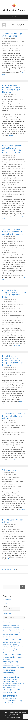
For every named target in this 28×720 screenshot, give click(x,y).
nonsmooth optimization (9, 322)
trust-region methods (9, 703)
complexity (7, 637)
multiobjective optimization (9, 675)
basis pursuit (6, 318)
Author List (7, 600)
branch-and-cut (9, 46)
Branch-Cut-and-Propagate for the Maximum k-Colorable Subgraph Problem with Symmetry (12, 360)
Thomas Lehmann (17, 171)
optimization (6, 685)
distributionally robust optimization (13, 646)
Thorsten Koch (6, 162)
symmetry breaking (16, 486)
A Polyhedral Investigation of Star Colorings (13, 35)
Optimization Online (14, 10)
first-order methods (7, 650)
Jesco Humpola (6, 171)
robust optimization (11, 689)
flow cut (6, 106)
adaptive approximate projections (14, 315)
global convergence (18, 650)
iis (24, 106)
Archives (5, 606)
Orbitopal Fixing (9, 470)
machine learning (7, 664)
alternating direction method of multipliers (11, 625)
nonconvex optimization (11, 677)
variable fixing (6, 488)
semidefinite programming (10, 694)
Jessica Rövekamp (13, 164)
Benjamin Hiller (20, 169)
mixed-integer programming (9, 671)
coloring (6, 432)
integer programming (8, 434)
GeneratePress (14, 714)
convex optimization (16, 320)
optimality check (15, 255)
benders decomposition (8, 629)
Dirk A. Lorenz (8, 241)
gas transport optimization (12, 191)
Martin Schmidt (12, 166)
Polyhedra (7, 43)
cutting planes (8, 642)
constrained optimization (16, 637)
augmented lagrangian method (11, 627)
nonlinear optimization (10, 679)
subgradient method (16, 257)
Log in (5, 578)
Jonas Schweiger (18, 175)
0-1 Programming (9, 374)
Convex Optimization (10, 309)
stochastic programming (12, 701)
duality (4, 648)
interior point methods (12, 657)
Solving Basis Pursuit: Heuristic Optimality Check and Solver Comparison (14, 231)
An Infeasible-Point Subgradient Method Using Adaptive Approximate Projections (14, 293)
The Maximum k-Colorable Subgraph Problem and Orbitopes (13, 416)
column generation (16, 633)
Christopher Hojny (9, 41)
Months (5, 603)
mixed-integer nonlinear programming (13, 667)
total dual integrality (14, 50)
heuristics (18, 652)
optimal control (21, 683)
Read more (12, 135)
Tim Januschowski (9, 372)
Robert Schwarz (7, 175)
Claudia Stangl (6, 178)
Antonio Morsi (16, 162)
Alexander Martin (7, 173)
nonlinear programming (10, 681)
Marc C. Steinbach (17, 178)
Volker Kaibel (8, 477)
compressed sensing (10, 252)
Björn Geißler (19, 159)
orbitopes (7, 486)
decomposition (17, 642)
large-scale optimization (9, 659)
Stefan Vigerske (7, 180)
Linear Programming (10, 245)
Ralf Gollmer (11, 169)
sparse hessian (14, 48)
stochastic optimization (9, 698)
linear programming (10, 662)
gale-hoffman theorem (16, 106)
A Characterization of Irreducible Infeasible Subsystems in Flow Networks (11, 88)
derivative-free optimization (11, 644)
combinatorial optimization (17, 432)
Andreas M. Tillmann (8, 243)
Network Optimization (10, 104)
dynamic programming (13, 648)
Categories (7, 613)
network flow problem (16, 108)
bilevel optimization (18, 629)
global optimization (9, 652)
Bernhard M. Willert (18, 180)
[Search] (22, 587)
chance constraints (7, 633)
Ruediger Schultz (18, 173)
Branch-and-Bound (8, 631)
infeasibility (5, 108)
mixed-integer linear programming (11, 665)
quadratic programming (9, 687)
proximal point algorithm (14, 685)
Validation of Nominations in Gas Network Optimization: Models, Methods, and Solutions (13, 149)
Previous (5, 569)
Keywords (6, 622)
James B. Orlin (18, 99)
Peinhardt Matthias (8, 479)
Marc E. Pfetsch (20, 41)
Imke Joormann (8, 99)
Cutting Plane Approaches (12, 427)
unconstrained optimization (8, 704)
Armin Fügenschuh (9, 159)
